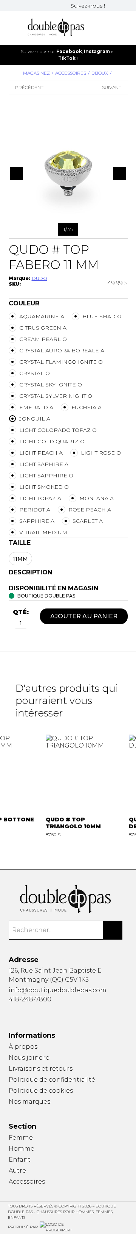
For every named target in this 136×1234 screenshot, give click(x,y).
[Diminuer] (11, 624)
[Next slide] (126, 54)
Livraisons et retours (41, 1068)
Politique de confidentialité (52, 1079)
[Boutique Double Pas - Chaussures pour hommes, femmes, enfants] (68, 899)
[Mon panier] (113, 27)
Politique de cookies (41, 1090)
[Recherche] (101, 27)
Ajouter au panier (83, 616)
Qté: (21, 612)
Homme (21, 1148)
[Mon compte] (125, 27)
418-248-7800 (30, 999)
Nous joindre (29, 1057)
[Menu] (11, 27)
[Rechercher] (113, 930)
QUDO (39, 278)
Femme (21, 1137)
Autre (17, 1170)
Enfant (20, 1159)
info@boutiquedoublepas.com (58, 990)
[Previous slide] (10, 54)
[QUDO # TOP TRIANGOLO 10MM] (83, 786)
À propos (23, 1046)
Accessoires (70, 73)
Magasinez (36, 73)
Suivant (111, 87)
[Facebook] (112, 5)
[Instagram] (121, 5)
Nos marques (29, 1101)
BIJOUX (99, 73)
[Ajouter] (30, 624)
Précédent (29, 87)
